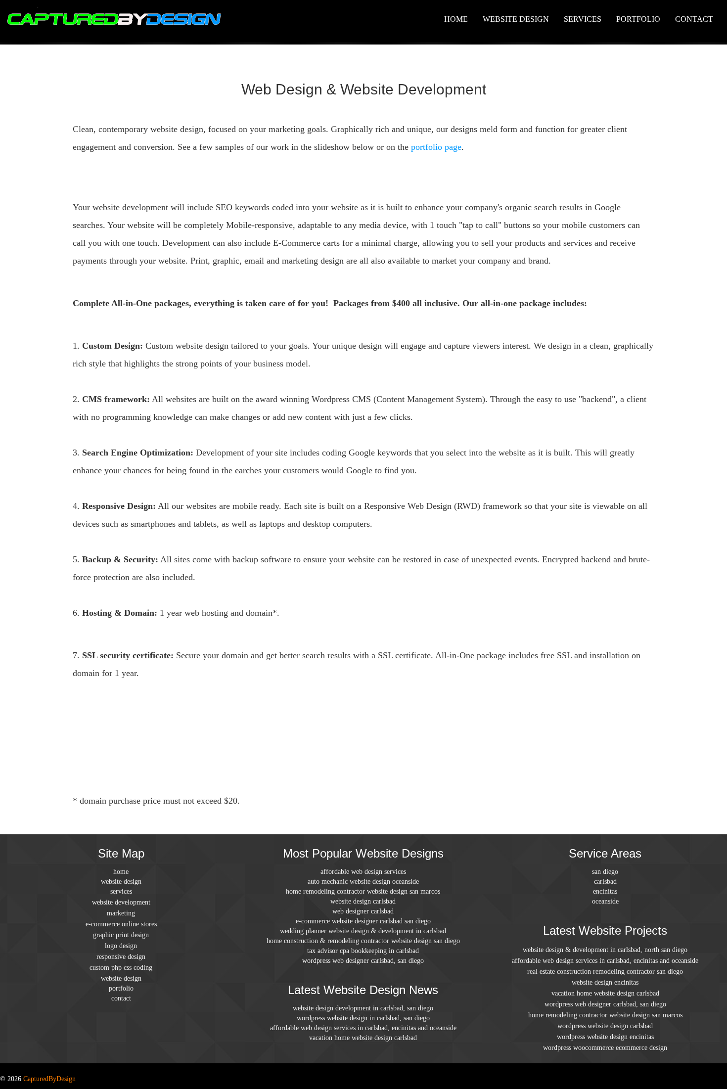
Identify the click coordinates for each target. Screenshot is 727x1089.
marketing (121, 913)
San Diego (605, 871)
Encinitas (605, 891)
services (582, 19)
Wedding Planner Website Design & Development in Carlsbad (363, 931)
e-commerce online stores (121, 924)
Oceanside (605, 901)
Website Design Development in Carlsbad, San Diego (363, 1008)
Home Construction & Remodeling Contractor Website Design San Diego (363, 941)
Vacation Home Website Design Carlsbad (363, 1038)
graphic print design (121, 935)
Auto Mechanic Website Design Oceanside (363, 881)
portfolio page (436, 147)
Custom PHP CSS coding (121, 967)
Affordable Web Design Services (363, 871)
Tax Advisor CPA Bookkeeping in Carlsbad (363, 950)
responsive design (120, 956)
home (456, 19)
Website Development (121, 902)
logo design (121, 946)
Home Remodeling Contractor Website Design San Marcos (363, 891)
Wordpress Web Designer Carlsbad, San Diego (363, 960)
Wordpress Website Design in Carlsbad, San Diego (363, 1018)
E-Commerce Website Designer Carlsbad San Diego (363, 921)
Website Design (516, 19)
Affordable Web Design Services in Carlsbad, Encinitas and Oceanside (363, 1028)
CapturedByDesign (49, 1079)
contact (694, 19)
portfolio (638, 19)
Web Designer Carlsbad (363, 911)
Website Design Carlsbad (363, 901)
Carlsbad (605, 881)
